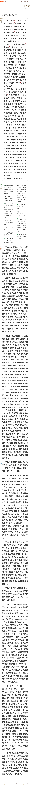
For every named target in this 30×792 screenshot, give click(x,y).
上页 (26, 783)
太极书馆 (2, 1)
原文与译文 (15, 13)
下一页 (15, 783)
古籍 (5, 1)
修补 (26, 1)
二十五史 (25, 6)
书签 (21, 1)
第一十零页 (25, 9)
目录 (24, 1)
